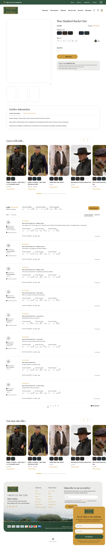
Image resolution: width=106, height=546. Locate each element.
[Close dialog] (99, 510)
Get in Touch (51, 491)
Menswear (45, 10)
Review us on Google (40, 507)
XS (58, 40)
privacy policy (84, 500)
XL (69, 40)
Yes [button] (33, 235)
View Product (16, 171)
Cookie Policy (51, 504)
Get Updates (89, 536)
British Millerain (65, 68)
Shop (36, 491)
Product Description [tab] (14, 113)
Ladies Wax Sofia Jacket (56, 182)
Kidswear (63, 10)
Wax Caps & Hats (73, 66)
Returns (79, 2)
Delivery (50, 496)
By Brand (80, 10)
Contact (94, 2)
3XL (76, 40)
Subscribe (71, 506)
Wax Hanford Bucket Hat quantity (60, 48)
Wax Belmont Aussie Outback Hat (81, 182)
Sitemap (50, 507)
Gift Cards (38, 493)
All (64, 65)
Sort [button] (7, 214)
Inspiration (87, 2)
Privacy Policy (52, 501)
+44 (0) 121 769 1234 (17, 495)
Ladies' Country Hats (78, 65)
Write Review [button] (94, 208)
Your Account (38, 504)
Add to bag (68, 56)
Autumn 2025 (70, 65)
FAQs (49, 493)
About (72, 2)
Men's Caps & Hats (87, 65)
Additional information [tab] (29, 113)
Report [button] (36, 235)
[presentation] (84, 140)
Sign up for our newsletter (14, 2)
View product (10, 189)
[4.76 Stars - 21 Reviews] (94, 26)
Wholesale (88, 10)
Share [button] (39, 235)
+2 (86, 178)
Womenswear (54, 10)
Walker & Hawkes (73, 68)
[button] (38, 193)
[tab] (88, 215)
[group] (13, 207)
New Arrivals (72, 10)
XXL (73, 40)
